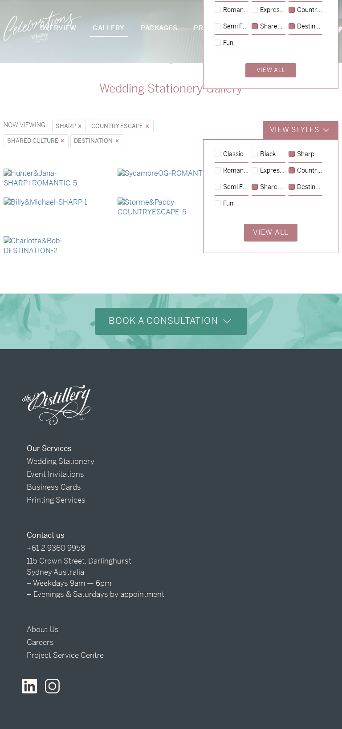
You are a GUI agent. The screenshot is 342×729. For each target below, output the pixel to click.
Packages (159, 28)
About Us (43, 629)
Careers (40, 642)
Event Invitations (55, 474)
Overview (58, 28)
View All (271, 232)
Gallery (109, 28)
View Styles (296, 129)
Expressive (272, 170)
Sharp (66, 126)
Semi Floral (235, 187)
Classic (233, 154)
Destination (94, 141)
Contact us (46, 535)
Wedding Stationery (60, 461)
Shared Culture (33, 141)
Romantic (235, 170)
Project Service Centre (65, 655)
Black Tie (272, 154)
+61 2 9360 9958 (56, 548)
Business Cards (54, 487)
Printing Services (56, 500)
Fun (228, 203)
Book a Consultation (165, 320)
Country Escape (117, 126)
